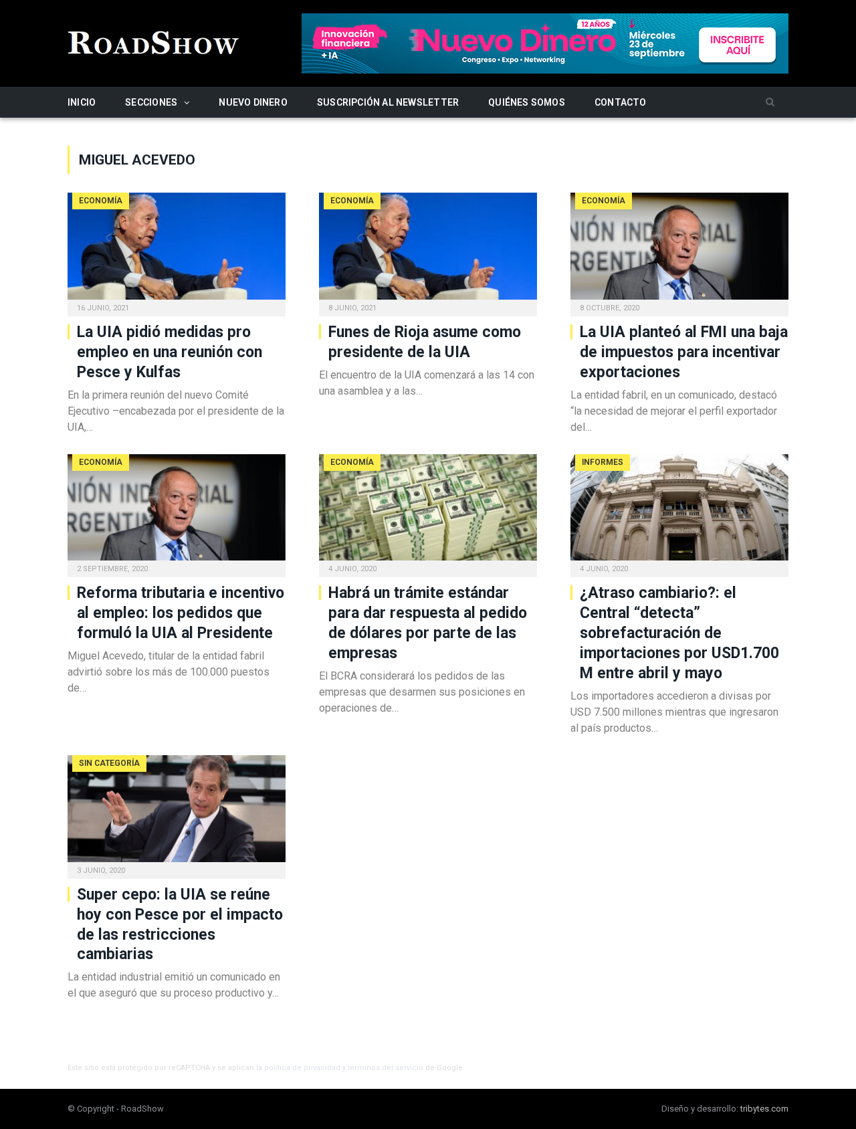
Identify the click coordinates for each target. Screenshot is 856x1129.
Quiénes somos (526, 102)
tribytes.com (764, 1109)
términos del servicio (385, 1067)
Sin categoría (109, 763)
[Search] (770, 103)
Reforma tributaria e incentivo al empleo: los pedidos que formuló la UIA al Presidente (180, 613)
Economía (100, 200)
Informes (602, 462)
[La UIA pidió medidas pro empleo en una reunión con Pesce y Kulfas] (177, 250)
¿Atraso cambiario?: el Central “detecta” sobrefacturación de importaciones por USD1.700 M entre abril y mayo (679, 633)
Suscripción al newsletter (388, 102)
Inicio (82, 102)
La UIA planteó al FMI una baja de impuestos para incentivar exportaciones (684, 352)
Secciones (151, 102)
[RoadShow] (154, 41)
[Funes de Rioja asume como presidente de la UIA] (428, 250)
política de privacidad (302, 1067)
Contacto (621, 102)
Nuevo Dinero (253, 102)
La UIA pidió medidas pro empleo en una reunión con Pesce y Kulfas (169, 352)
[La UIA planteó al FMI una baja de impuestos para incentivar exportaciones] (679, 250)
